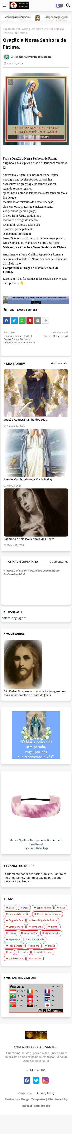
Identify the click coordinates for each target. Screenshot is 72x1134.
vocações (36, 958)
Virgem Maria (16, 926)
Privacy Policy (45, 1093)
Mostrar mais (59, 363)
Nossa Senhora (31, 29)
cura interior (30, 933)
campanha (37, 926)
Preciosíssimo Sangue (49, 914)
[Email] (37, 320)
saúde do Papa (44, 952)
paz (11, 952)
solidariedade (16, 958)
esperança (14, 939)
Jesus (62, 907)
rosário (24, 952)
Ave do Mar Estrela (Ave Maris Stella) (28, 479)
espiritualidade (36, 939)
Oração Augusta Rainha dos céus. (26, 419)
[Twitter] (14, 320)
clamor (54, 926)
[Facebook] (6, 320)
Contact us (25, 1093)
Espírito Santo (44, 907)
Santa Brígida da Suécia (44, 920)
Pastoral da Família (19, 914)
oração (51, 945)
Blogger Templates (33, 1099)
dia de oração (52, 933)
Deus (26, 907)
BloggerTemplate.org (36, 1105)
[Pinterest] (29, 320)
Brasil (12, 907)
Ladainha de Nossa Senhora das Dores (29, 539)
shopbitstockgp (38, 848)
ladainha (35, 945)
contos (12, 933)
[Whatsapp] (22, 320)
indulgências (15, 945)
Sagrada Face (16, 920)
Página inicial (11, 29)
